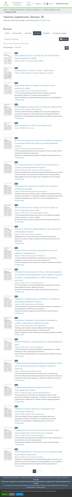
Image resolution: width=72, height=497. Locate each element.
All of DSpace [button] (28, 4)
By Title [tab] (37, 33)
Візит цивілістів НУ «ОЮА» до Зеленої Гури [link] (33, 125)
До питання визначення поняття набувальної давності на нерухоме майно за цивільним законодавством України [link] (38, 143)
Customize (19, 494)
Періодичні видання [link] (17, 10)
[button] (6, 4)
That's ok (4, 494)
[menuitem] (29, 3)
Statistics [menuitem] (38, 4)
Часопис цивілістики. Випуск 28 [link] (52, 10)
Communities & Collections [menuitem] (17, 4)
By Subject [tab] (46, 33)
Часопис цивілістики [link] (33, 10)
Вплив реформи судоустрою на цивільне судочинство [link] (38, 107)
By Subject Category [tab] (59, 33)
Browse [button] (64, 39)
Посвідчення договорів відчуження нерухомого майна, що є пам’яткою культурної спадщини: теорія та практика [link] (38, 366)
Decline (12, 494)
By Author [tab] (28, 33)
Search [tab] (7, 33)
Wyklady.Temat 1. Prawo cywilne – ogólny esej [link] (34, 70)
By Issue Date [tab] (17, 33)
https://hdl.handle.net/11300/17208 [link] (38, 20)
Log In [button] (51, 4)
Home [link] (5, 10)
